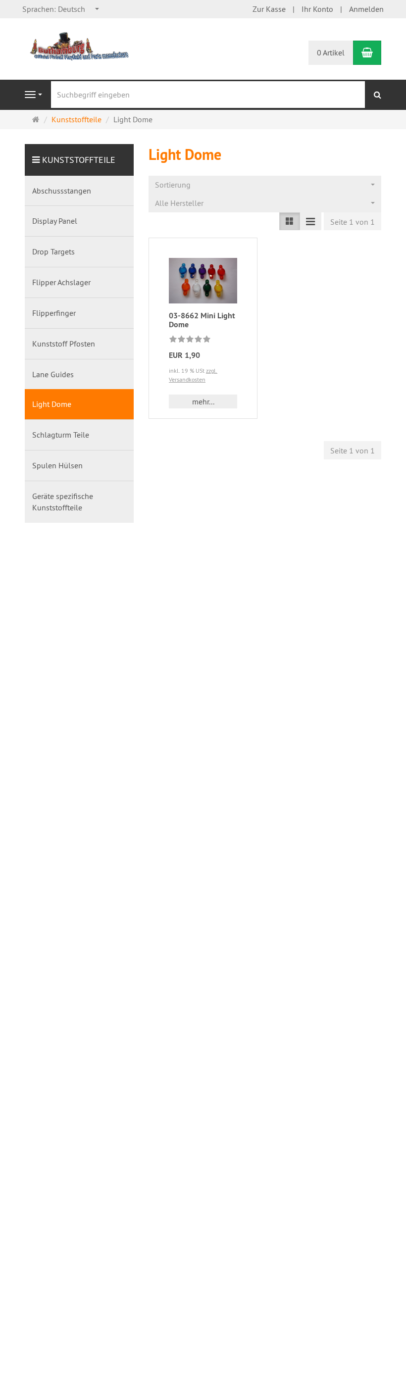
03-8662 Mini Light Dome (202, 320)
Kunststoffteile (78, 159)
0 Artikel (331, 52)
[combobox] (61, 9)
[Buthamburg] (79, 45)
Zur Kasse (269, 9)
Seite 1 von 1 (352, 222)
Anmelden (366, 9)
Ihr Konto (317, 9)
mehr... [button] (203, 401)
